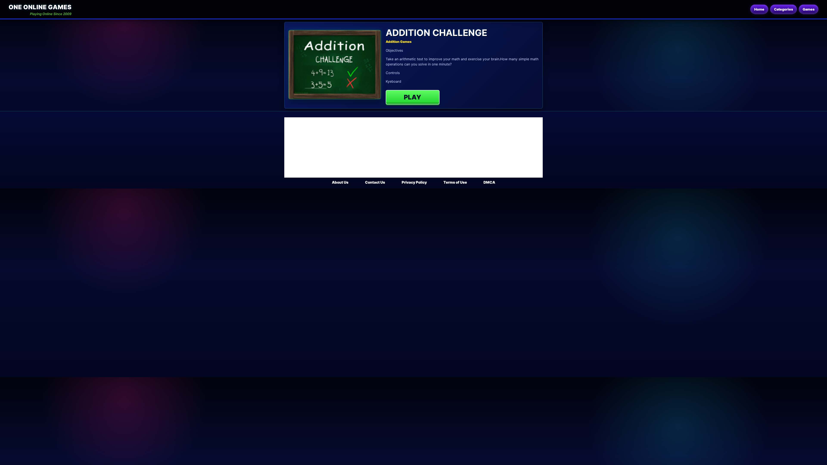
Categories (783, 9)
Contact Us (375, 182)
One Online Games (40, 7)
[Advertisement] (413, 147)
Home (759, 9)
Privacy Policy (414, 182)
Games (809, 9)
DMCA (489, 182)
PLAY (412, 97)
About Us (340, 182)
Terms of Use (455, 182)
